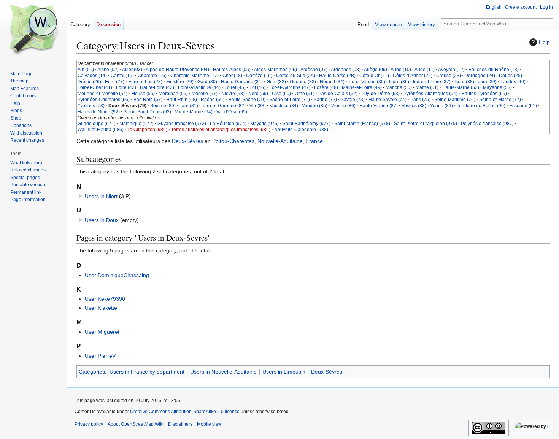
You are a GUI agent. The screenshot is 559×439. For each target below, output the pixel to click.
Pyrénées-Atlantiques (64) (430, 93)
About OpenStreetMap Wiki (136, 424)
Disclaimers (180, 424)
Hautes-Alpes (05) (232, 69)
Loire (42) (126, 87)
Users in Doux (102, 220)
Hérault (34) (332, 81)
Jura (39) (487, 81)
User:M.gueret (102, 332)
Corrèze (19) (259, 75)
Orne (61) (304, 93)
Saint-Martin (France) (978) (362, 123)
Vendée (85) (314, 105)
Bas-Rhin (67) (147, 99)
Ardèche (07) (313, 69)
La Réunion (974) (228, 123)
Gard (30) (207, 81)
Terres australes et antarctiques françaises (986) (220, 129)
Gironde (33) (303, 81)
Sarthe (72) (325, 99)
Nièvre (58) (233, 93)
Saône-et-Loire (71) (289, 99)
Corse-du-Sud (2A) (295, 75)
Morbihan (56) (173, 93)
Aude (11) (424, 69)
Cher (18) (232, 75)
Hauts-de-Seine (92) (99, 111)
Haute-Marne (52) (460, 87)
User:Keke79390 (105, 299)
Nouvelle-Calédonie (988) (301, 129)
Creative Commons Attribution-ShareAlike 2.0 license (185, 411)
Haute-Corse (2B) (337, 75)
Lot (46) (257, 87)
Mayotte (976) (264, 123)
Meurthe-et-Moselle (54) (102, 93)
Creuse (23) (448, 75)
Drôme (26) (89, 81)
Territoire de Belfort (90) (481, 105)
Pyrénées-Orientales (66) (104, 99)
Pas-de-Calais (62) (337, 93)
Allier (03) (132, 69)
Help (544, 42)
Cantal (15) (122, 75)
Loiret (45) (235, 87)
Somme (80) (163, 105)
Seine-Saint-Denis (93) (147, 111)
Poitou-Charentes (233, 141)
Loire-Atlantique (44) (199, 87)
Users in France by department (147, 372)
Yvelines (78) (91, 105)
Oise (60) (281, 93)
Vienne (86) (343, 105)
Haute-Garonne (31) (242, 81)
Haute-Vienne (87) (378, 105)
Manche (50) (399, 87)
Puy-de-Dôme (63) (380, 93)
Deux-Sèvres (187, 141)
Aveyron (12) (451, 69)
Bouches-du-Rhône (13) (493, 69)
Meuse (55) (143, 93)
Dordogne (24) (480, 75)
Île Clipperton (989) (147, 129)
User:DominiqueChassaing (117, 275)
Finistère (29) (180, 81)
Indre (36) (399, 81)
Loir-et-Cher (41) (95, 87)
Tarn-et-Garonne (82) (224, 105)
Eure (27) (114, 81)
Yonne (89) (441, 105)
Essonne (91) (523, 105)
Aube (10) (401, 69)
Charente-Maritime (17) (194, 75)
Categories (92, 372)
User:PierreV (100, 356)
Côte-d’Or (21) (374, 75)
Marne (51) (427, 87)
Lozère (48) (326, 87)
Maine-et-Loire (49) (362, 87)
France (314, 141)
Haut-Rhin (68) (181, 99)
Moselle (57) (205, 93)
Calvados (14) (92, 75)
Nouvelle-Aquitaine (280, 141)
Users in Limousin (283, 372)
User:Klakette (101, 308)
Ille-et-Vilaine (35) (366, 81)
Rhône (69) (212, 99)
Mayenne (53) (497, 87)
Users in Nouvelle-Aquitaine (223, 372)
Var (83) (257, 105)
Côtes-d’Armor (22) (412, 75)
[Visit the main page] (33, 30)
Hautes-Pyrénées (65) (484, 93)
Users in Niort (101, 196)
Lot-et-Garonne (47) (289, 87)
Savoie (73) (353, 99)
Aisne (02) (108, 69)
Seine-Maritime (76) (454, 99)
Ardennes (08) (345, 69)
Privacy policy (89, 424)
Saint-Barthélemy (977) (306, 123)
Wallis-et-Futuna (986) (101, 129)
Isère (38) (464, 81)
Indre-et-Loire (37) (432, 81)
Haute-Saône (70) (246, 99)
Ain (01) (86, 69)
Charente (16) (152, 75)
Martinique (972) (136, 123)
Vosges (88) (414, 105)
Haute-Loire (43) (157, 87)
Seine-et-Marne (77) (500, 99)
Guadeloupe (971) (97, 123)
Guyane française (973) (181, 123)
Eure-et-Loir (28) (145, 81)
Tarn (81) (188, 105)
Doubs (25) (510, 75)
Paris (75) (420, 99)
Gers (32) (276, 81)
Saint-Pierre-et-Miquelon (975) (425, 123)
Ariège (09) (375, 69)
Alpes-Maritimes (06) (275, 69)
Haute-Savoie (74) (387, 99)
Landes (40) (513, 81)
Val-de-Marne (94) (194, 111)
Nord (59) (258, 93)
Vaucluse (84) (284, 105)
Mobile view (209, 424)
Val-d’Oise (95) (231, 111)
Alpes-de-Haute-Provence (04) (177, 69)
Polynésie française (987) (487, 123)
